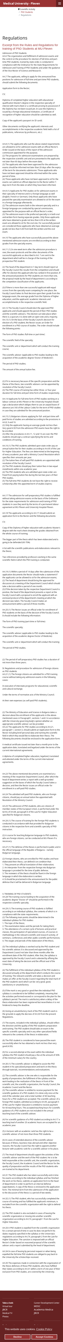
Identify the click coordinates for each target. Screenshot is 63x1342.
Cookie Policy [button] (44, 1329)
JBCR (4, 1309)
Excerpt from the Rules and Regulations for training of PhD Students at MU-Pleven (30, 46)
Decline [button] (17, 1336)
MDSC (37, 1306)
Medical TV (7, 1313)
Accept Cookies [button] (44, 1336)
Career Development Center (46, 1302)
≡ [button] (59, 3)
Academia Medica (43, 1309)
